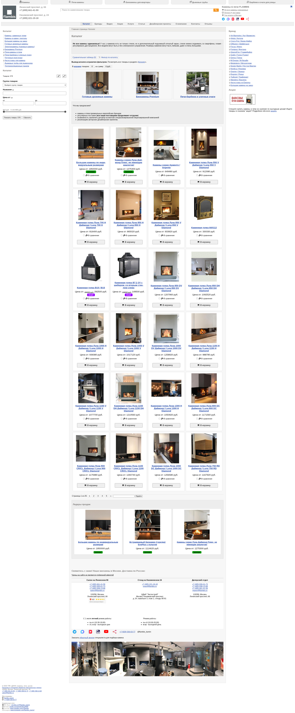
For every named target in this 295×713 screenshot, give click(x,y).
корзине (77, 66)
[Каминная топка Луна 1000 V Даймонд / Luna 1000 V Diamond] (128, 328)
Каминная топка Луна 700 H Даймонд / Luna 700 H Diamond (91, 225)
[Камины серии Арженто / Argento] (166, 144)
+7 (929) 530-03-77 (127, 632)
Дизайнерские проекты (160, 24)
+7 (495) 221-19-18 (28, 18)
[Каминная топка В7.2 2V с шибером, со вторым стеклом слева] (128, 265)
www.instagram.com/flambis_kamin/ (22, 710)
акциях (274, 111)
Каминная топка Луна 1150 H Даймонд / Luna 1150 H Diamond (204, 348)
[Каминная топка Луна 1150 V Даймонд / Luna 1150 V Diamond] (91, 388)
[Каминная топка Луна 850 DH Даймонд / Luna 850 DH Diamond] (204, 266)
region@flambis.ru (199, 590)
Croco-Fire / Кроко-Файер (241, 41)
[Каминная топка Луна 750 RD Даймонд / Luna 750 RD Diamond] (204, 448)
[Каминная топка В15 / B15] (91, 267)
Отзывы (208, 24)
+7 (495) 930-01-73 (97, 586)
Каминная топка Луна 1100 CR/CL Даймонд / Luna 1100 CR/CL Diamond (129, 468)
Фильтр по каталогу (109, 57)
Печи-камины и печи (13, 52)
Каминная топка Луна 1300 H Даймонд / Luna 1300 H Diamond (166, 408)
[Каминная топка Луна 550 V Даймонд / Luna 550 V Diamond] (204, 143)
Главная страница (79, 29)
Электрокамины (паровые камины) (20, 47)
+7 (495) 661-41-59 (28, 10)
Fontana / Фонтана (238, 49)
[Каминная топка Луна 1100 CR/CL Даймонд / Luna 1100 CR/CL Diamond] (128, 448)
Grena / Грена (236, 58)
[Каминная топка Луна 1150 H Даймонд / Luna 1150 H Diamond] (204, 328)
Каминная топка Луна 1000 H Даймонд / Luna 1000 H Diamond (90, 348)
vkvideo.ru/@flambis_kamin (20, 705)
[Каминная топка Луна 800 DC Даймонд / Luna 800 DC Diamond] (204, 388)
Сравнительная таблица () (84, 57)
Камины (26, 2)
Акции (120, 24)
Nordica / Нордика (238, 69)
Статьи (141, 24)
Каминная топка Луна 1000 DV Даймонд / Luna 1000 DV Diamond (166, 348)
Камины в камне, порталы (16, 38)
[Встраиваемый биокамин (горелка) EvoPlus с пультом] (147, 525)
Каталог (86, 24)
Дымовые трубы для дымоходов (19, 63)
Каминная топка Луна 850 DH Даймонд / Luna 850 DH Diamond (204, 288)
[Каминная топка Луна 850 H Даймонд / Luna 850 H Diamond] (128, 205)
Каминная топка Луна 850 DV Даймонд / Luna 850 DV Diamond (166, 288)
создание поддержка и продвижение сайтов (289, 700)
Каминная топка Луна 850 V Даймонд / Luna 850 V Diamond (166, 225)
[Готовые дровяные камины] (97, 83)
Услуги (131, 24)
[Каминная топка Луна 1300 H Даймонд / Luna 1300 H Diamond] (166, 388)
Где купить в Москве (233, 15)
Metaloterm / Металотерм (241, 63)
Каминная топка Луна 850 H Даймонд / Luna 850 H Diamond (129, 225)
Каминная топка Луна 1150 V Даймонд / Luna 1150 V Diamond (90, 408)
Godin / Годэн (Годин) (240, 55)
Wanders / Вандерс (239, 80)
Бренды (98, 24)
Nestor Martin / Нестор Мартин (243, 66)
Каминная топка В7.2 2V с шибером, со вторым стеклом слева (128, 285)
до (36, 100)
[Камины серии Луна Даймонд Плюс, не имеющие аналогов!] (128, 142)
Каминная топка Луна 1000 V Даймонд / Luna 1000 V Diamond (128, 348)
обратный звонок (87, 638)
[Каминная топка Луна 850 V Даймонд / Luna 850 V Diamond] (166, 205)
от (4, 100)
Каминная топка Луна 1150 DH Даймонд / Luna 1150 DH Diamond (129, 408)
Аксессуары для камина (15, 60)
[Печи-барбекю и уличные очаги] (198, 83)
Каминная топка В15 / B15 (91, 288)
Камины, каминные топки (15, 36)
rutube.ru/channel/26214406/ (18, 706)
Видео (110, 24)
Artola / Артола (237, 38)
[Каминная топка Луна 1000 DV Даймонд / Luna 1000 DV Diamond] (166, 328)
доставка (236, 13)
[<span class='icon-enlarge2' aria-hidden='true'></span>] (64, 76)
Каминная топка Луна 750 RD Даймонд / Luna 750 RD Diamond (204, 468)
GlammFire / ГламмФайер (241, 52)
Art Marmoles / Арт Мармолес (243, 36)
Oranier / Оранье (238, 72)
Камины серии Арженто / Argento (166, 166)
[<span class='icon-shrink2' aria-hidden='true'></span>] (58, 76)
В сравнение (93, 175)
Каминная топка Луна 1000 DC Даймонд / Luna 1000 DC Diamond (166, 468)
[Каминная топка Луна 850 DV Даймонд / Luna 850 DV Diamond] (166, 266)
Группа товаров (10, 81)
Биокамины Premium (147, 96)
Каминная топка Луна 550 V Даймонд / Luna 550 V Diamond (204, 165)
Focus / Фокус (236, 47)
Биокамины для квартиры (137, 2)
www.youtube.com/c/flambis (19, 708)
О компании (181, 24)
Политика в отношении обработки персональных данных (21, 687)
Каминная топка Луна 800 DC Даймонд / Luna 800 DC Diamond (204, 408)
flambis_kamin (9, 698)
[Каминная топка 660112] (204, 207)
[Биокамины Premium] (147, 83)
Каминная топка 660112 (204, 227)
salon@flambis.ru (97, 590)
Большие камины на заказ (16, 41)
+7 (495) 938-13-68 (97, 588)
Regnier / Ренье (237, 74)
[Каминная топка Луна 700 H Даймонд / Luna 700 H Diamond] (91, 205)
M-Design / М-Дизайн (239, 60)
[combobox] (136, 10)
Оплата (227, 13)
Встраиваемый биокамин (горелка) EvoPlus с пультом (147, 543)
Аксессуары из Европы (240, 83)
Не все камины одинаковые (236, 10)
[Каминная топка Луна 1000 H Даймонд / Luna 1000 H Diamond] (91, 328)
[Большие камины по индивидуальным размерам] (91, 143)
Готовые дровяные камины (97, 96)
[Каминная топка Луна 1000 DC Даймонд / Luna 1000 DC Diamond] (166, 448)
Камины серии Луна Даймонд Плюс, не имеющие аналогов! (128, 162)
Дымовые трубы (200, 2)
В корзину (92, 182)
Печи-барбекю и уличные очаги (197, 96)
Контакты (195, 24)
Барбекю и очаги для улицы (262, 2)
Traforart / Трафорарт (239, 77)
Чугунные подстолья (13, 58)
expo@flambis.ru (150, 586)
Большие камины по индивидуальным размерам (91, 163)
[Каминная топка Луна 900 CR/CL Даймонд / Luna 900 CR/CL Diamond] (91, 448)
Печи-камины (77, 2)
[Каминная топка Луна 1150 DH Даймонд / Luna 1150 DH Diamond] (128, 388)
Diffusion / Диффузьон (240, 44)
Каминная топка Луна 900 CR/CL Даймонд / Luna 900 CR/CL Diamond (91, 468)
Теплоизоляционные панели (17, 66)
